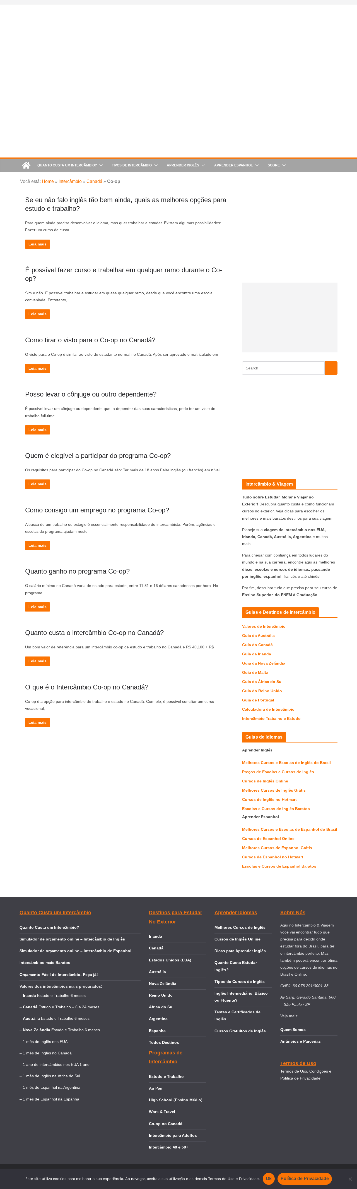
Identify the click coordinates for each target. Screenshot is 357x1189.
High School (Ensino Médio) (175, 1100)
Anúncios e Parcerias (300, 1041)
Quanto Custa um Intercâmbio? (67, 165)
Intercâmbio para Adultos (173, 1135)
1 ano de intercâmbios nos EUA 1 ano (56, 1064)
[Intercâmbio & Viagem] (26, 165)
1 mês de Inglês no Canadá (47, 1053)
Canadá (94, 181)
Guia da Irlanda (256, 654)
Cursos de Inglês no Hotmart (269, 799)
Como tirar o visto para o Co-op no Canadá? (90, 340)
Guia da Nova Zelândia (263, 663)
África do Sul (161, 1007)
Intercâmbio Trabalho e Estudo (271, 718)
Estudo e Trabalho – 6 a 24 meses (68, 1007)
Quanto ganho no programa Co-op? (77, 571)
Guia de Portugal (258, 700)
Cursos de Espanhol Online (268, 838)
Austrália (157, 972)
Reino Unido (161, 995)
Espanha (157, 1030)
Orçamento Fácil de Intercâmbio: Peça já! (59, 974)
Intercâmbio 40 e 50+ (168, 1147)
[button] (100, 165)
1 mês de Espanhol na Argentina (51, 1087)
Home (48, 181)
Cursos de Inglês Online (265, 781)
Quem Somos (293, 1029)
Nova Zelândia (162, 983)
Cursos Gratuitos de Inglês (240, 1031)
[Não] (350, 1179)
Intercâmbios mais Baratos (45, 962)
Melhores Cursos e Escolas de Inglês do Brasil (286, 762)
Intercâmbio (70, 181)
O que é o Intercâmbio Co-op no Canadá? (86, 687)
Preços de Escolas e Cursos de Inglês (278, 772)
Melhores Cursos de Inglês (240, 927)
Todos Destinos (164, 1042)
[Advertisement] (288, 317)
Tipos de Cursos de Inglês (239, 981)
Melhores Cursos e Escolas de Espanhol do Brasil (289, 829)
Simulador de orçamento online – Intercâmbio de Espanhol (75, 951)
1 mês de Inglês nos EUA (45, 1041)
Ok (269, 1178)
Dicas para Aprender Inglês (240, 951)
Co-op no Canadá (165, 1123)
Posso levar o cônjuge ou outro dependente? (90, 394)
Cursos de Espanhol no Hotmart (272, 857)
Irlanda (155, 936)
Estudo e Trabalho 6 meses (61, 995)
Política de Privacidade (305, 1178)
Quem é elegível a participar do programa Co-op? (98, 455)
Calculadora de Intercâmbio (268, 709)
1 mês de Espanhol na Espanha (51, 1099)
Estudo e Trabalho (166, 1076)
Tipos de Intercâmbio (132, 165)
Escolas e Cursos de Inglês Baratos (276, 808)
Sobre (274, 165)
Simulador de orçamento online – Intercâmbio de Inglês (72, 939)
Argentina (158, 1018)
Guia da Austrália (258, 635)
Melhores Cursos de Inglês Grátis (274, 790)
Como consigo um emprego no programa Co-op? (97, 510)
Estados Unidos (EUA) (170, 960)
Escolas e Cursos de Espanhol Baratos (279, 866)
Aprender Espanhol (233, 165)
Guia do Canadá (257, 645)
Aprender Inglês (183, 165)
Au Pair (156, 1088)
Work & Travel (162, 1111)
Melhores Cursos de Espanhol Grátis (277, 848)
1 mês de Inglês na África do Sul (51, 1076)
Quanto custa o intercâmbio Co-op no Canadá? (94, 632)
